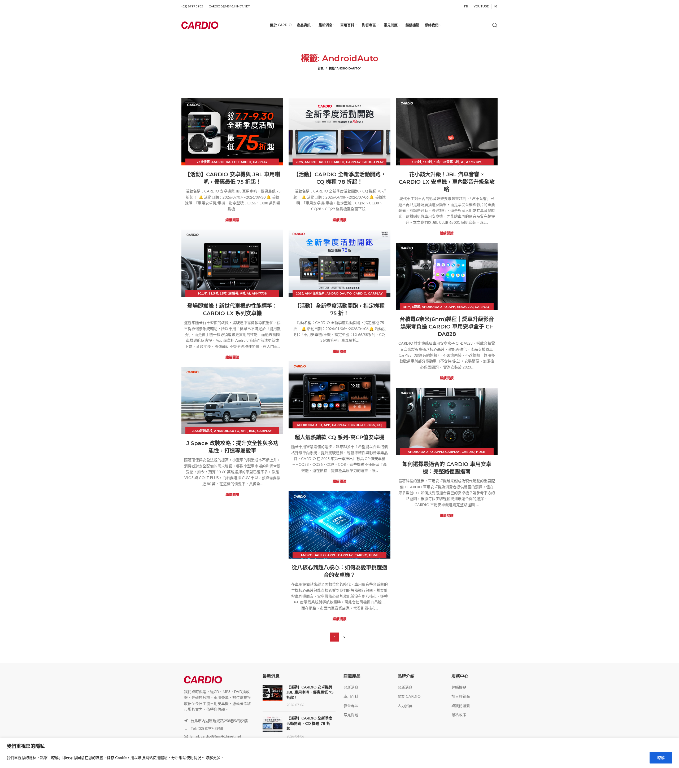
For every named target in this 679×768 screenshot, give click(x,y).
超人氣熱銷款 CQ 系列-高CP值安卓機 (339, 437)
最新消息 (350, 687)
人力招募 (405, 705)
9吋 (456, 162)
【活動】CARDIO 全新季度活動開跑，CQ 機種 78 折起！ (309, 723)
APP (452, 307)
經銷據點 (458, 687)
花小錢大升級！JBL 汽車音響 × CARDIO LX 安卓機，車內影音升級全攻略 (447, 181)
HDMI (480, 452)
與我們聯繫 (460, 705)
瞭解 (661, 757)
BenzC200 (465, 307)
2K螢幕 (447, 162)
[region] (339, 753)
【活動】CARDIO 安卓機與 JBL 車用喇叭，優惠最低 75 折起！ (309, 692)
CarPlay (260, 162)
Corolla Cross (361, 425)
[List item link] (218, 728)
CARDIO (244, 162)
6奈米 (416, 307)
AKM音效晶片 (315, 293)
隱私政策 (458, 714)
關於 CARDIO (409, 696)
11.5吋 (427, 162)
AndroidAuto (224, 162)
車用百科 (350, 696)
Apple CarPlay (447, 452)
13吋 (437, 162)
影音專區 (350, 705)
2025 (299, 162)
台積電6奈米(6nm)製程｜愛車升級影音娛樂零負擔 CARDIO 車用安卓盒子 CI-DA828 (447, 326)
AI (462, 162)
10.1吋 (416, 162)
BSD (252, 431)
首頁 (321, 68)
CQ (379, 425)
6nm (406, 307)
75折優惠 (203, 162)
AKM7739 (473, 162)
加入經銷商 (460, 696)
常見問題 (350, 714)
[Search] (495, 25)
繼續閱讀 (232, 220)
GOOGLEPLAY (373, 162)
